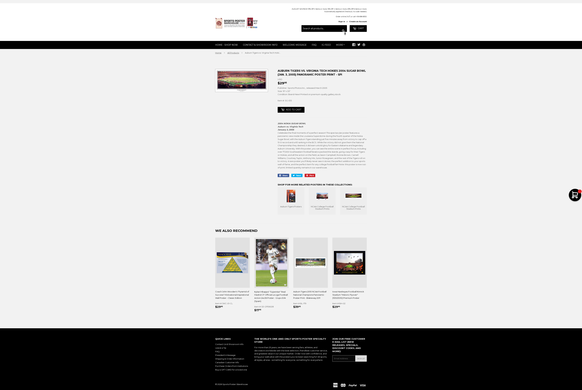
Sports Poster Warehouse (235, 384)
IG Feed (326, 45)
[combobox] (324, 28)
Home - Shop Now (226, 45)
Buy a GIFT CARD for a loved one (231, 369)
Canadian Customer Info (227, 362)
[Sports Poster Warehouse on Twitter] (358, 45)
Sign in (341, 21)
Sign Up (361, 358)
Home (218, 53)
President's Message (225, 355)
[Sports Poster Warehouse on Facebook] (353, 45)
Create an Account (358, 21)
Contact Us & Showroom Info (229, 344)
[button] (324, 34)
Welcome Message (295, 45)
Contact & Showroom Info (260, 45)
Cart (360, 28)
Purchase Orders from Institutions (231, 366)
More (339, 45)
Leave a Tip (220, 348)
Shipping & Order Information (229, 359)
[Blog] (363, 45)
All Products (233, 53)
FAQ (314, 45)
